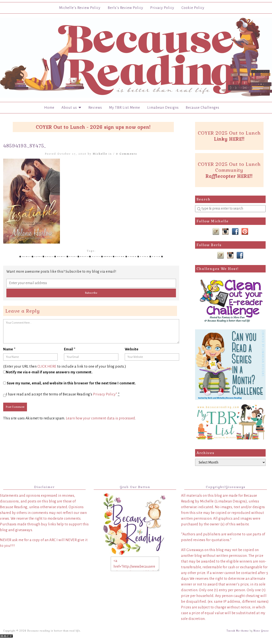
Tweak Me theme (238, 630)
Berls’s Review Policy (125, 8)
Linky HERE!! (229, 139)
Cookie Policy (192, 8)
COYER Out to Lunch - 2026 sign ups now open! (93, 127)
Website (132, 349)
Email (70, 349)
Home (49, 108)
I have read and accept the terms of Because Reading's (63, 394)
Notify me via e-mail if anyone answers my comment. (49, 372)
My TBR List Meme (124, 108)
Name (9, 349)
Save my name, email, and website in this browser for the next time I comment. (71, 383)
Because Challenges (202, 108)
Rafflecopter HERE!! (229, 176)
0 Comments (126, 153)
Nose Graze (261, 630)
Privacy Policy (162, 8)
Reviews (95, 108)
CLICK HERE (47, 366)
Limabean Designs (163, 108)
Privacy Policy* (105, 394)
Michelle (100, 153)
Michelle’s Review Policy (80, 8)
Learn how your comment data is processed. (101, 418)
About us (70, 108)
